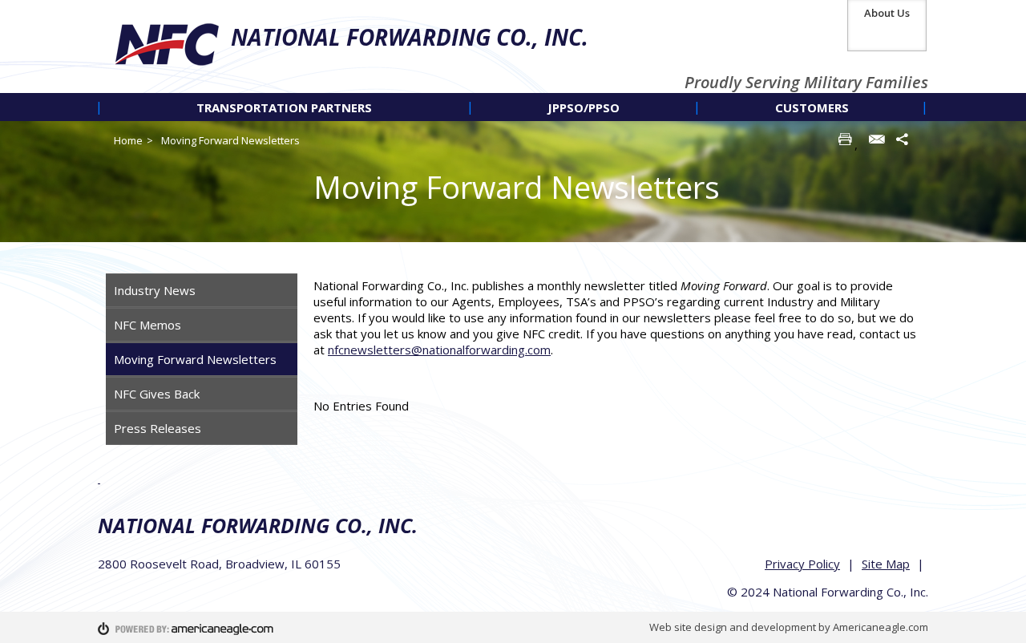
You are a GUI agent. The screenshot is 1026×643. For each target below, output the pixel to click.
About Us (887, 13)
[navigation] (513, 107)
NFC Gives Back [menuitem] (157, 394)
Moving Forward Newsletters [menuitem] (195, 359)
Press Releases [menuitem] (157, 428)
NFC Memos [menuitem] (147, 325)
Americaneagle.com (880, 627)
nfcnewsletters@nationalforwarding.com (439, 350)
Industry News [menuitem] (155, 290)
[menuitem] (284, 107)
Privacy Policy (802, 564)
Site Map (886, 564)
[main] (616, 345)
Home (128, 140)
